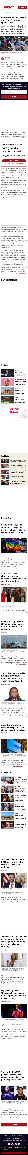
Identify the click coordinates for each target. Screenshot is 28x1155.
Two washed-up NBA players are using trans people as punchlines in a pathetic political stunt (12, 1076)
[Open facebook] (9, 1144)
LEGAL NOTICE (22, 1141)
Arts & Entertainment (20, 795)
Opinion (17, 822)
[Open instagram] (19, 1144)
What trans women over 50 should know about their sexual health (21, 384)
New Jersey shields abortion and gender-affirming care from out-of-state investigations (14, 577)
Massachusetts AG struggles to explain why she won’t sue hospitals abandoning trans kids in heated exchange (14, 941)
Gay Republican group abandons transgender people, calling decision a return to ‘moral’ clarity (13, 528)
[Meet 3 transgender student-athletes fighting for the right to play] (7, 789)
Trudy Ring (8, 57)
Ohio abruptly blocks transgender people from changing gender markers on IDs (13, 729)
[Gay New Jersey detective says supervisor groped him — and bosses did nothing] (7, 400)
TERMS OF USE (16, 1141)
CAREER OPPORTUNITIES (19, 1135)
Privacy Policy (23, 1147)
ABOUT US (11, 1135)
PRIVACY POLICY (18, 1138)
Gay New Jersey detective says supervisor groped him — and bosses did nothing (20, 402)
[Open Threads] (15, 1144)
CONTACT (6, 1135)
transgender (4, 64)
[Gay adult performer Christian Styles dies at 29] (7, 780)
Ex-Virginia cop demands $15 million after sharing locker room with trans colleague (12, 625)
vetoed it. (22, 273)
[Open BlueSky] (12, 1144)
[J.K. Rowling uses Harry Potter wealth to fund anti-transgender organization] (5, 482)
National (17, 370)
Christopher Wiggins (6, 584)
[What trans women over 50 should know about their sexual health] (7, 382)
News (16, 397)
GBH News (11, 971)
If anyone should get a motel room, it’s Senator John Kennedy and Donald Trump (21, 827)
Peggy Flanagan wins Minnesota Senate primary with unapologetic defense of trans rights (13, 994)
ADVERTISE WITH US (10, 1138)
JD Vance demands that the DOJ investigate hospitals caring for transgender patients (13, 863)
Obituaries (18, 777)
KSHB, (16, 180)
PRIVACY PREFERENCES (7, 1141)
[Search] (16, 7)
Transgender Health (20, 379)
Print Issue (18, 786)
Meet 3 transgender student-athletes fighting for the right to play (20, 791)
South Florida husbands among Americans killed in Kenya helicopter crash (20, 818)
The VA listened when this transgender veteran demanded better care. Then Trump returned (13, 677)
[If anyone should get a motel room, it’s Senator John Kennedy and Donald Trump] (7, 825)
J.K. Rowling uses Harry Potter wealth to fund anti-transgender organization (18, 483)
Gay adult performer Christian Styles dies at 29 (21, 781)
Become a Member (14, 161)
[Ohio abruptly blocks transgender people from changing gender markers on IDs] (14, 746)
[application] (14, 411)
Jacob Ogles (4, 535)
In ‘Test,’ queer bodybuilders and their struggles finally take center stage (20, 800)
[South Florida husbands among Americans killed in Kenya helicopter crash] (7, 816)
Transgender (9, 12)
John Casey (4, 1083)
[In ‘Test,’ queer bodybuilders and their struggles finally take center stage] (7, 798)
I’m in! (14, 97)
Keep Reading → (13, 566)
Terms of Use (5, 1149)
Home (2, 12)
